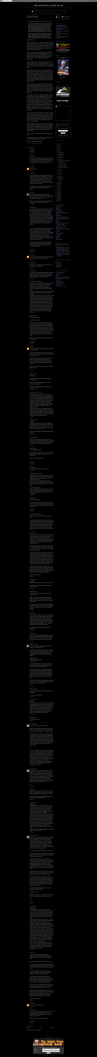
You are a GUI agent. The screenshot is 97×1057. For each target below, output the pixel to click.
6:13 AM (31, 445)
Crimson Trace (58, 263)
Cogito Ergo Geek (59, 211)
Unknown (31, 255)
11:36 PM (32, 686)
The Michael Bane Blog (48, 5)
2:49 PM (32, 343)
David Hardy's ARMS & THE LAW (62, 278)
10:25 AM (32, 434)
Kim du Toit (58, 220)
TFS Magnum (58, 234)
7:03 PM (32, 1022)
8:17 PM (32, 530)
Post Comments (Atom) (36, 1030)
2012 (58, 187)
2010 (58, 190)
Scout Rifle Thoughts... (62, 163)
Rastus (31, 952)
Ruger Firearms (59, 262)
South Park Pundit (59, 227)
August (59, 159)
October (59, 155)
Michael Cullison (33, 644)
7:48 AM (31, 416)
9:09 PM (32, 1000)
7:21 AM (31, 204)
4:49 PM (32, 799)
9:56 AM (31, 610)
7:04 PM (32, 511)
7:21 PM (32, 641)
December (60, 152)
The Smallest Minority (60, 233)
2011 (58, 188)
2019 (58, 145)
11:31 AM (32, 714)
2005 (58, 199)
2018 (58, 147)
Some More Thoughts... (62, 165)
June (59, 171)
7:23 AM (31, 251)
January (59, 179)
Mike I (31, 167)
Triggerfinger (58, 236)
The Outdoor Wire (59, 273)
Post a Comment (30, 1025)
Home (40, 1027)
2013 (58, 185)
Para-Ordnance (58, 266)
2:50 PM (32, 720)
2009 (58, 192)
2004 (58, 200)
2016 (58, 150)
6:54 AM (31, 189)
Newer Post (29, 1027)
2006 (58, 197)
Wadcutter (58, 237)
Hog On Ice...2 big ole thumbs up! (62, 217)
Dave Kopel (58, 214)
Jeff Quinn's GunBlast (60, 282)
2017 (58, 149)
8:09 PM (32, 576)
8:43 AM (31, 494)
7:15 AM (31, 389)
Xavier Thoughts (59, 239)
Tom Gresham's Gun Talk (60, 286)
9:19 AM (31, 588)
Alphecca (57, 208)
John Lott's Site (59, 284)
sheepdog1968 (32, 419)
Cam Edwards (58, 209)
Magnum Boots (59, 265)
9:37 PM (32, 153)
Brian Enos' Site (59, 281)
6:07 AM (31, 170)
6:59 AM (31, 832)
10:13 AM (32, 259)
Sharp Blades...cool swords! (61, 225)
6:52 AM (31, 464)
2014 (58, 183)
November (60, 154)
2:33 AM (31, 1006)
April (59, 174)
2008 (58, 193)
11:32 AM (32, 278)
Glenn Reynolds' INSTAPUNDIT (62, 218)
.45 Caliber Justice (59, 206)
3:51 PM (32, 765)
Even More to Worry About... (63, 167)
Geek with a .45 (59, 215)
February (60, 178)
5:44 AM (31, 163)
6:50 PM (32, 630)
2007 (58, 195)
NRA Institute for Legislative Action (62, 276)
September (60, 157)
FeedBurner (65, 135)
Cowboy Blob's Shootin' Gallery (62, 212)
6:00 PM (32, 949)
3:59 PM (32, 786)
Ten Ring (57, 231)
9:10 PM (32, 470)
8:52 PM (32, 696)
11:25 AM (32, 267)
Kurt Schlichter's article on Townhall (44, 21)
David (31, 192)
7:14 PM (32, 370)
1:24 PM (32, 312)
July (59, 169)
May (59, 172)
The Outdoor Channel (60, 272)
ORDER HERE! (63, 77)
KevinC (31, 173)
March (59, 176)
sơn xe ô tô (35, 1005)
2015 (58, 181)
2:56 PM (32, 903)
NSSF (57, 275)
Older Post (52, 1027)
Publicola (57, 221)
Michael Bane (32, 723)
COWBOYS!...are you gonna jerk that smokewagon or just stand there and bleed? (63, 254)
